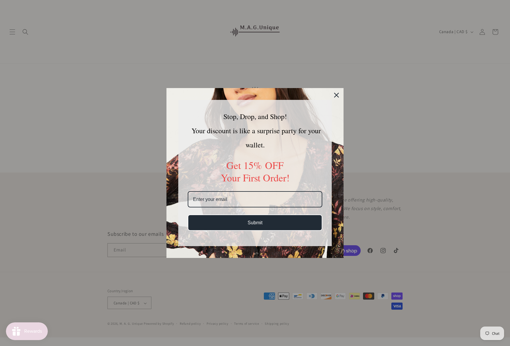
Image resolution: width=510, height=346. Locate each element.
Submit (255, 222)
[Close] (336, 95)
